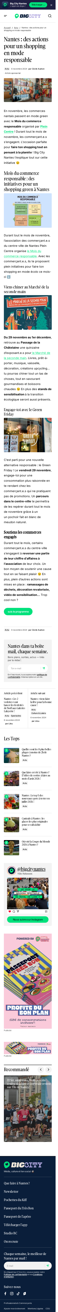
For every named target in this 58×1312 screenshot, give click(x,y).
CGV (6, 1310)
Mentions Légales (35, 1305)
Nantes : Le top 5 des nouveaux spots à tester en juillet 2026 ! (36, 798)
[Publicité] (28, 981)
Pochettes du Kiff (15, 1196)
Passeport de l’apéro (17, 1213)
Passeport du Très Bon (19, 1205)
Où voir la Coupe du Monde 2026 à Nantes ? (36, 843)
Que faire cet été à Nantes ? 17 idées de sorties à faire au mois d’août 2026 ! (36, 775)
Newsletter (11, 1188)
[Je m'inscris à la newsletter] (44, 668)
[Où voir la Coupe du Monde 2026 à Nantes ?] (11, 847)
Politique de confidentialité (15, 1271)
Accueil (7, 27)
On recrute (11, 1238)
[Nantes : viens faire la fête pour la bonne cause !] (40, 708)
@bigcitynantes (31, 869)
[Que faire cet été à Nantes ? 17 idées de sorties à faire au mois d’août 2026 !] (11, 778)
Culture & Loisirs (38, 713)
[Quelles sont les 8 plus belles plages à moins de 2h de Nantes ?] (11, 755)
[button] (5, 16)
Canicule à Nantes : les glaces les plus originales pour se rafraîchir (35, 821)
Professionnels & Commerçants (18, 1300)
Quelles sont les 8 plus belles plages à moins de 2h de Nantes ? (36, 752)
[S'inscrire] (48, 1262)
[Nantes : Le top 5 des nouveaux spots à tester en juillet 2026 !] (11, 801)
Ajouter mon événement (14, 1305)
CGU (48, 1305)
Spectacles (16, 716)
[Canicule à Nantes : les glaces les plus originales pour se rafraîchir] (11, 824)
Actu (16, 27)
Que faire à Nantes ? (17, 1180)
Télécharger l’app (15, 1221)
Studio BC (10, 1230)
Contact (14, 1310)
